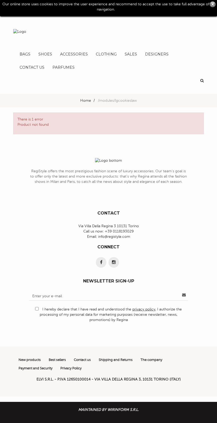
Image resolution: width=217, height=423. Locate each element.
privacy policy (143, 309)
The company (151, 360)
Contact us (82, 360)
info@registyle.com (114, 237)
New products (30, 360)
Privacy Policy (71, 368)
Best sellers (57, 360)
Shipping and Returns (116, 360)
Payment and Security (35, 368)
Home (85, 101)
